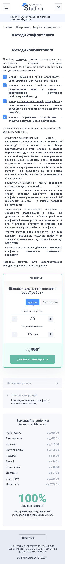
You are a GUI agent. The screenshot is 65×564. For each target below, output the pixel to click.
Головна (8, 27)
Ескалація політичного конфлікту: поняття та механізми (30, 402)
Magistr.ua (26, 19)
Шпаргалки (22, 27)
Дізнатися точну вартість (32, 359)
